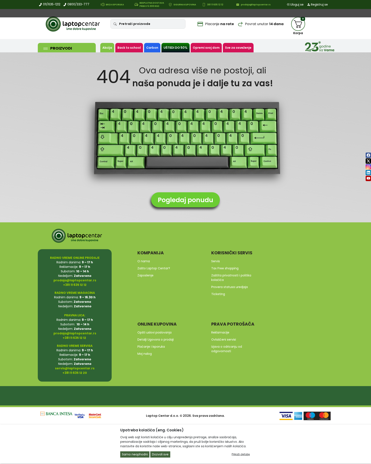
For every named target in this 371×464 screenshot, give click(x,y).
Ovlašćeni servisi (223, 339)
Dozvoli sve (160, 454)
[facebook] (368, 155)
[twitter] (368, 161)
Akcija (107, 47)
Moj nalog (144, 354)
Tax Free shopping (225, 268)
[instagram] (368, 166)
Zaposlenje (145, 275)
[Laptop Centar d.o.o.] (73, 24)
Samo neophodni (135, 454)
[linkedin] (368, 172)
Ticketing (218, 294)
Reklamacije (220, 332)
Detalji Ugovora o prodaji (155, 339)
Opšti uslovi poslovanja (154, 332)
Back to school (129, 47)
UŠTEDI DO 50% (175, 47)
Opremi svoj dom (206, 47)
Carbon (152, 47)
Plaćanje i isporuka (151, 346)
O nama (143, 261)
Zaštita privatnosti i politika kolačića (231, 277)
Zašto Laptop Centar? (153, 268)
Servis (215, 261)
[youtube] (368, 178)
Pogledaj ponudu (185, 200)
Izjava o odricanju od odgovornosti (226, 348)
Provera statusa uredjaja (229, 287)
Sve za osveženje (238, 47)
